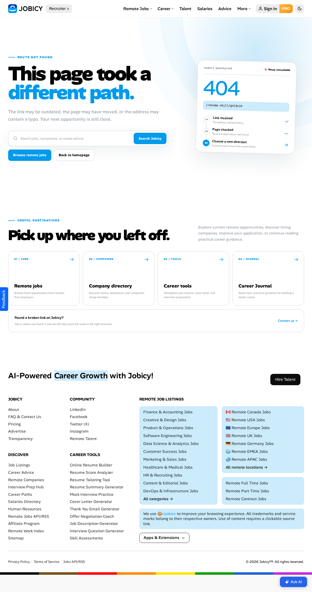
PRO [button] (286, 8)
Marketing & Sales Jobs (164, 459)
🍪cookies (166, 513)
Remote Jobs (136, 8)
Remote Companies (26, 479)
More (242, 8)
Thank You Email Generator (94, 509)
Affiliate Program (24, 523)
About (13, 409)
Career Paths (20, 494)
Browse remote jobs (29, 155)
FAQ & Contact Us (24, 416)
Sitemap (16, 538)
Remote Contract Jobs (246, 499)
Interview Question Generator (97, 531)
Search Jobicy (150, 138)
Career (164, 8)
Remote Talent (83, 438)
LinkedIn (78, 409)
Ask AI (296, 581)
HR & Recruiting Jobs (162, 475)
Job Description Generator (94, 523)
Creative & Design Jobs (164, 420)
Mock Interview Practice (91, 494)
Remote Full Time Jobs (247, 483)
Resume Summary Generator (96, 487)
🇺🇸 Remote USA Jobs (245, 420)
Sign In (270, 8)
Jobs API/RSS (74, 562)
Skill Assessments (86, 538)
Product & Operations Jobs (168, 427)
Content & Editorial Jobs (165, 483)
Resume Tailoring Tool (90, 479)
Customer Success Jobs (165, 451)
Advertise (17, 431)
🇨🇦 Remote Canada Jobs (248, 412)
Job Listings (19, 465)
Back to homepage (74, 155)
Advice (224, 8)
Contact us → (288, 321)
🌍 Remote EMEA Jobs (247, 451)
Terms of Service (46, 562)
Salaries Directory (24, 501)
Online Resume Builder (91, 465)
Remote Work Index (26, 531)
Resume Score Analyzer (91, 472)
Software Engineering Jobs (167, 435)
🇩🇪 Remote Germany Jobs (250, 443)
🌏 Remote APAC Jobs (246, 459)
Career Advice (21, 472)
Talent (185, 8)
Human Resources (24, 509)
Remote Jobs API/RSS (28, 516)
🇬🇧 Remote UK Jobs (244, 435)
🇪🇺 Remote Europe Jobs (248, 427)
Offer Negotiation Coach (92, 516)
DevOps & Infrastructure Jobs (170, 491)
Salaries (204, 8)
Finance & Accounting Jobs (168, 412)
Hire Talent (285, 379)
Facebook (78, 416)
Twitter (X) (79, 424)
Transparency (20, 438)
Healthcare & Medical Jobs (168, 467)
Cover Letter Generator (91, 501)
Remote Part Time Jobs (247, 491)
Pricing (14, 424)
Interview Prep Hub (26, 487)
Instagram (79, 431)
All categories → (158, 499)
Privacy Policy (19, 562)
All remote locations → (247, 467)
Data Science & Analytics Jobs (171, 443)
